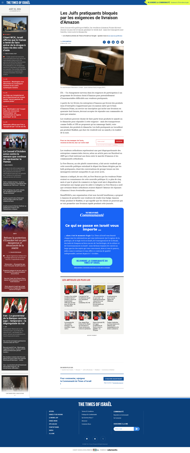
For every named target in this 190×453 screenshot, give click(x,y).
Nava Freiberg (9, 165)
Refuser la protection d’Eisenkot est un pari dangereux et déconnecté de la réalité (14, 243)
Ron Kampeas (66, 41)
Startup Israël (54, 427)
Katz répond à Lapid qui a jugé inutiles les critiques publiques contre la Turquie (14, 287)
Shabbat (97, 370)
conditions (115, 144)
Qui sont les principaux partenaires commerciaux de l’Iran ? (14, 341)
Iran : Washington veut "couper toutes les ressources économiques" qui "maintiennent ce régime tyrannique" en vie (14, 113)
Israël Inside (53, 421)
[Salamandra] (112, 450)
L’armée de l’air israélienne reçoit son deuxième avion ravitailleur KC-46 (84, 299)
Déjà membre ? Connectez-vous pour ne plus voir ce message (92, 267)
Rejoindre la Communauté (159, 2)
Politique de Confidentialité (89, 414)
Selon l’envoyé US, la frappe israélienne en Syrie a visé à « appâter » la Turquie (99, 326)
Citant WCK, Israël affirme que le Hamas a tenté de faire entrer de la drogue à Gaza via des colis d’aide (14, 44)
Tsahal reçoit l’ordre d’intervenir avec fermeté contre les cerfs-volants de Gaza (13, 199)
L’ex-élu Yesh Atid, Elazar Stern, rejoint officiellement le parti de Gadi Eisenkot (15, 279)
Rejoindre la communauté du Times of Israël (92, 261)
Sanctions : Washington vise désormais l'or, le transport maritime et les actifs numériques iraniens (13, 85)
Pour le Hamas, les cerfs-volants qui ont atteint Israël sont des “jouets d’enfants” (13, 191)
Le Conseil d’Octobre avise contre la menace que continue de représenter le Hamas (14, 156)
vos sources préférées (115, 36)
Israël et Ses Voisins (67, 370)
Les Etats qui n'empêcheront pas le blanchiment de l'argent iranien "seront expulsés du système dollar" (14, 98)
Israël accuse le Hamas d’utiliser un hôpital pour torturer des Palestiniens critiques (14, 207)
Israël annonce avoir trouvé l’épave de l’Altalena (112, 299)
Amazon (78, 370)
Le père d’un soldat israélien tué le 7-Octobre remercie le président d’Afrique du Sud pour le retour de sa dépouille (70, 301)
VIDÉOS (51, 430)
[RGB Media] (96, 450)
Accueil (51, 411)
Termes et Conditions (88, 411)
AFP (6, 326)
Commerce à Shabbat (108, 370)
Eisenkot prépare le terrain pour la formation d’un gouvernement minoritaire (14, 272)
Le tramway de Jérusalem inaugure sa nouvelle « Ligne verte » (69, 326)
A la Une (51, 433)
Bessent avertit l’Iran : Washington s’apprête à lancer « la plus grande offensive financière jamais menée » (14, 350)
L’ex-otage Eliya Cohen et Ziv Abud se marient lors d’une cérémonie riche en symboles (85, 326)
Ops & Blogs (53, 424)
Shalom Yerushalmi (15, 252)
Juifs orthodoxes (88, 370)
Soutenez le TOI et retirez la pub (180, 2)
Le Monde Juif (53, 418)
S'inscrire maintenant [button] (113, 379)
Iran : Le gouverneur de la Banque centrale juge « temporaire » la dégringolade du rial (14, 319)
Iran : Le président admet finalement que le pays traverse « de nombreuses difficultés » (14, 366)
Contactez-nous (86, 424)
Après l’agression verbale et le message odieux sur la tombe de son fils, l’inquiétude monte (15, 257)
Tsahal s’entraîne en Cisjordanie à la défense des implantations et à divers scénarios (113, 326)
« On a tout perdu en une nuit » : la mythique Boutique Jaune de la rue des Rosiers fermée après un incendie (99, 301)
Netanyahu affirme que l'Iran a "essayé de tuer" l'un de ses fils (14, 126)
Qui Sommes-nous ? (87, 418)
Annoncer (84, 421)
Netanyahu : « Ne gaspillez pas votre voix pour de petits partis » (15, 265)
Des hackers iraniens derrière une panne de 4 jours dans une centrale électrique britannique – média (14, 358)
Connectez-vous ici (118, 383)
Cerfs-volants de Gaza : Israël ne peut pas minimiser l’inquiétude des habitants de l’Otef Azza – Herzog (14, 183)
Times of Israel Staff (11, 53)
